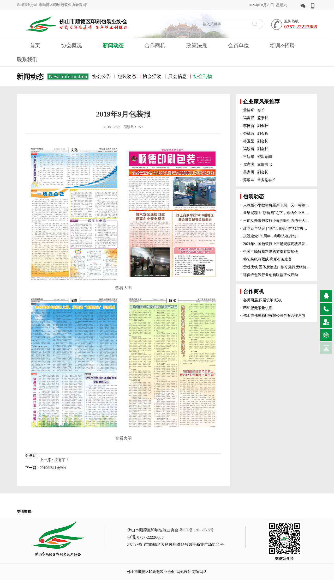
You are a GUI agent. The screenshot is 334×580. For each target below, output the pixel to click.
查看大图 (123, 287)
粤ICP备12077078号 (196, 530)
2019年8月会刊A (53, 468)
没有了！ (62, 460)
